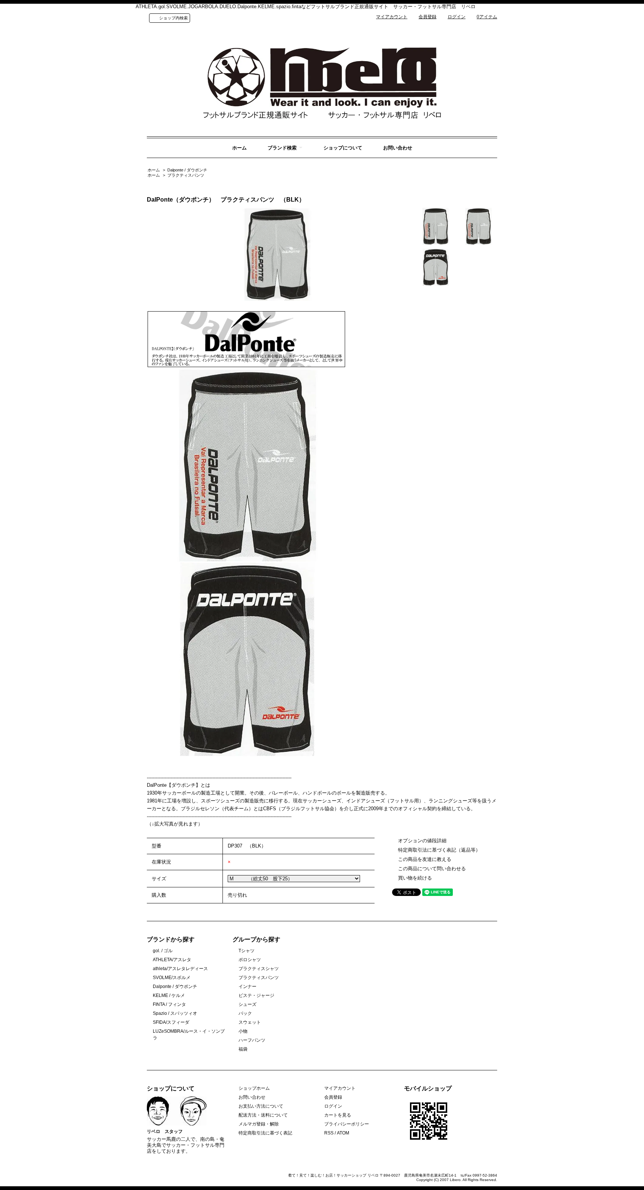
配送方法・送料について (263, 1115)
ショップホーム (254, 1088)
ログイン (456, 16)
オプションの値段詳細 (422, 840)
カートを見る (337, 1115)
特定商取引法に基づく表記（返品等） (439, 850)
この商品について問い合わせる (432, 868)
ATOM (343, 1133)
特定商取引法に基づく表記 (265, 1133)
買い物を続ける (415, 878)
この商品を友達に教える (424, 859)
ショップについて (342, 148)
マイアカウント (391, 16)
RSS (329, 1133)
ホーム (239, 148)
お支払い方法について (261, 1106)
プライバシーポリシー (346, 1124)
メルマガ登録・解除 (259, 1124)
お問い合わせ (397, 148)
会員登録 (427, 16)
